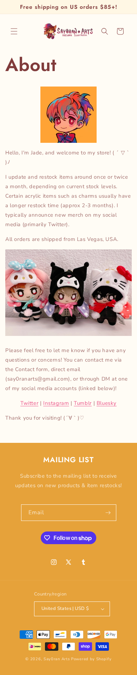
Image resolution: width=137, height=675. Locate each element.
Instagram (56, 403)
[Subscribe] (108, 512)
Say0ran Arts (57, 659)
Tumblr (83, 403)
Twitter (29, 403)
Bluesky (107, 403)
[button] (14, 31)
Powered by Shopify (91, 659)
